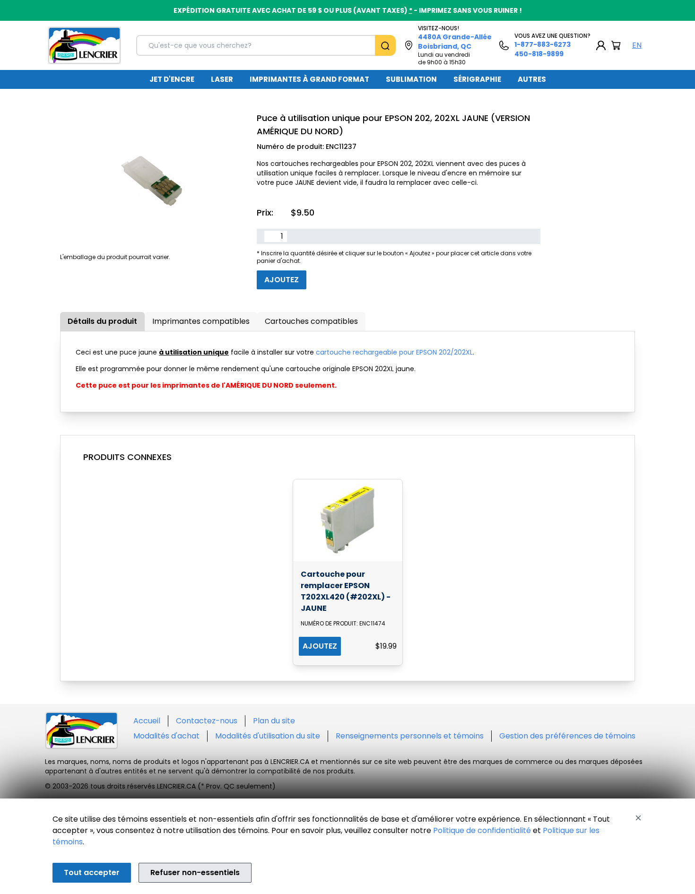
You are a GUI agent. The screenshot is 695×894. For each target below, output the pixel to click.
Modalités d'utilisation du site (267, 735)
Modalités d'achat (166, 735)
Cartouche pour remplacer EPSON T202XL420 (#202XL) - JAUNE (346, 591)
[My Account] (601, 45)
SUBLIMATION (411, 79)
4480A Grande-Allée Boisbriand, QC (455, 41)
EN (637, 45)
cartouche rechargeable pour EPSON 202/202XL (394, 352)
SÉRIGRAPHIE (477, 79)
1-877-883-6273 (542, 44)
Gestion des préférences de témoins (567, 735)
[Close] (638, 818)
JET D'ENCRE (171, 79)
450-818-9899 (539, 54)
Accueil (146, 720)
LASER (222, 79)
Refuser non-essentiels (195, 872)
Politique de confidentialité (482, 830)
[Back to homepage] (84, 45)
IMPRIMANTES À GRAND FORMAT (309, 79)
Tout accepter (92, 872)
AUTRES (532, 79)
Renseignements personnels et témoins (410, 735)
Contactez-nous (206, 720)
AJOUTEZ (320, 646)
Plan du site (274, 720)
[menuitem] (172, 79)
